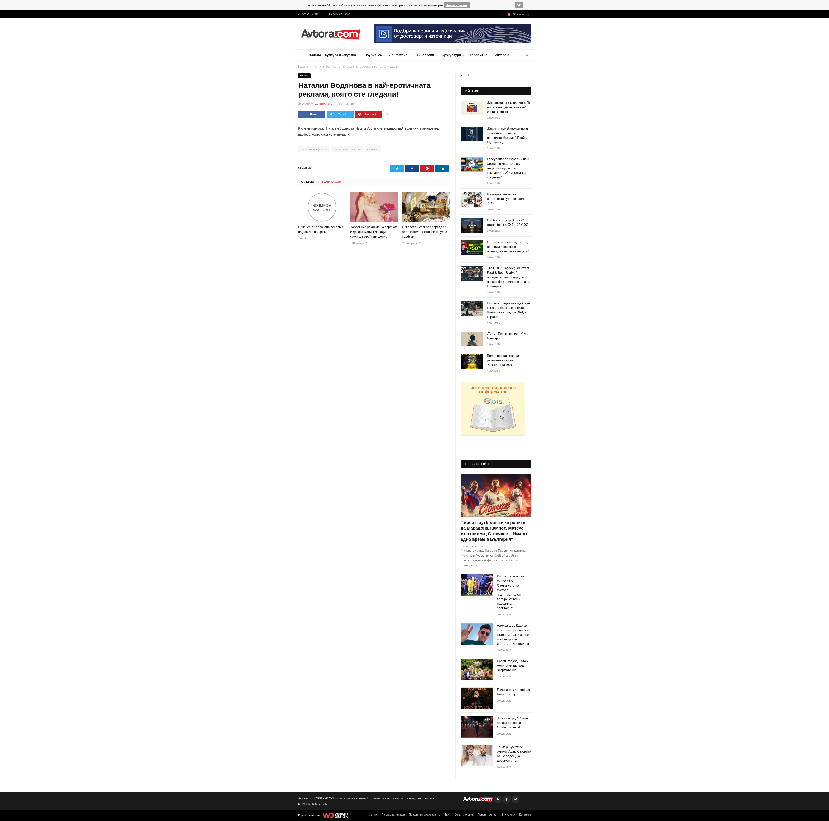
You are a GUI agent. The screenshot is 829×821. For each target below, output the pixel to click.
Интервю (502, 55)
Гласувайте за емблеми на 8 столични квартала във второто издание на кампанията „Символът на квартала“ (508, 168)
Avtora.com (324, 104)
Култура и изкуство (340, 55)
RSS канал (517, 14)
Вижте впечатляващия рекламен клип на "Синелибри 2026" (503, 360)
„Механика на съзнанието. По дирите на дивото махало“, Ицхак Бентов (509, 107)
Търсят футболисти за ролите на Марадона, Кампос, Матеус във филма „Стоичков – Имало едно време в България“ (494, 531)
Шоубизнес (373, 55)
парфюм (373, 149)
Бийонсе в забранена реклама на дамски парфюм (320, 230)
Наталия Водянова (314, 149)
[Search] (527, 55)
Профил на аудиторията (424, 814)
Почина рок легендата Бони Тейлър (513, 692)
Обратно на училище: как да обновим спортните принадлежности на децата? (508, 247)
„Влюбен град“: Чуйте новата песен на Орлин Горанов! (513, 723)
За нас (373, 814)
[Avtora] (330, 33)
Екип (447, 814)
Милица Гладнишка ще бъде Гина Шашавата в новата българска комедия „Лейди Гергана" (508, 310)
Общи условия (464, 814)
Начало (315, 55)
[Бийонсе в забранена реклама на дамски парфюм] (322, 207)
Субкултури (451, 55)
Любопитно (477, 55)
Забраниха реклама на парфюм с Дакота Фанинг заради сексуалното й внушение (373, 232)
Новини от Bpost (339, 14)
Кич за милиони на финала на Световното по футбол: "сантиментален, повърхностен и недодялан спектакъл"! (510, 592)
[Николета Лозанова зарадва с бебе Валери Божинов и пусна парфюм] (426, 207)
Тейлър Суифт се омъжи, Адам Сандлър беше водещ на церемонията (514, 754)
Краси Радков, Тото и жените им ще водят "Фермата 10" (512, 666)
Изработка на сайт (310, 815)
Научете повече (456, 5)
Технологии (424, 55)
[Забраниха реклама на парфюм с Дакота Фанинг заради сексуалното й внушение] (374, 207)
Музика (304, 75)
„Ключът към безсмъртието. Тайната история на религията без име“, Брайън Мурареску (507, 136)
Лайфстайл (398, 55)
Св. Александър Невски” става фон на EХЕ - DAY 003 (507, 222)
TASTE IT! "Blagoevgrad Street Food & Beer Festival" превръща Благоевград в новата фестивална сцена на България (508, 277)
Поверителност (488, 814)
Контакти (525, 814)
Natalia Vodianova (347, 149)
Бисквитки (508, 814)
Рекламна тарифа (393, 814)
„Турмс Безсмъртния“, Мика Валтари (507, 336)
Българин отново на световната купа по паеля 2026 (506, 199)
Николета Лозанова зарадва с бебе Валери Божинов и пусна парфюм (424, 232)
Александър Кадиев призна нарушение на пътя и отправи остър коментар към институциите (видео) (513, 635)
